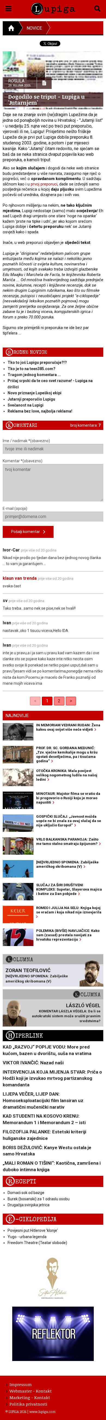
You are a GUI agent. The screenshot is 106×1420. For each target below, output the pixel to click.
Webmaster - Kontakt (31, 1391)
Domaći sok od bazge (26, 1192)
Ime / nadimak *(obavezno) (26, 441)
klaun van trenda (20, 578)
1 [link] (47, 700)
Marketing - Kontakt (30, 1397)
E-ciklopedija (31, 1219)
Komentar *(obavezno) (22, 461)
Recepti (20, 1182)
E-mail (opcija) (15, 508)
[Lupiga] (53, 7)
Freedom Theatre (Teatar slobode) (37, 1243)
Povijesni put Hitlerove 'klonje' (33, 1230)
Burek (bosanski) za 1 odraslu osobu (39, 1199)
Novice (34, 28)
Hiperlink (24, 1036)
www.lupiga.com (42, 1411)
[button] (8, 8)
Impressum (21, 1384)
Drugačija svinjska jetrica (28, 1205)
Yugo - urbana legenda (27, 1237)
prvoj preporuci (44, 184)
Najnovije (17, 715)
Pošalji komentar (27, 531)
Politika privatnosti (28, 1404)
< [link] (35, 700)
